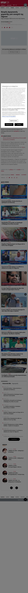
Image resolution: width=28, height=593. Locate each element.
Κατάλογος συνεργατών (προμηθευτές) (9, 116)
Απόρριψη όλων (9, 124)
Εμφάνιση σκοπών (13, 120)
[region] (14, 105)
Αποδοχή (19, 124)
